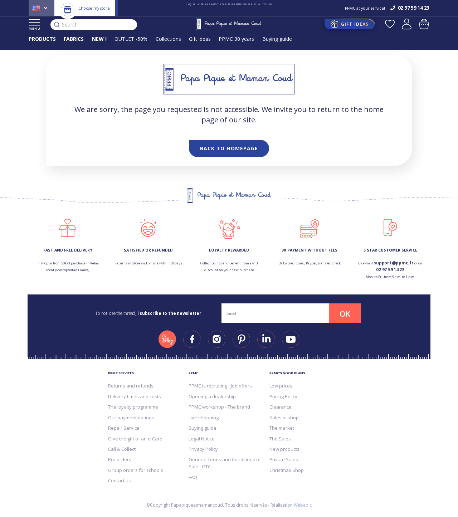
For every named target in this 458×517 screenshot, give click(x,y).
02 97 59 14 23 (390, 270)
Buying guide (277, 38)
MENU (34, 28)
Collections (168, 38)
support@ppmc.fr (393, 263)
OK (345, 313)
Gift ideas (200, 38)
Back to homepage (229, 148)
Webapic (303, 505)
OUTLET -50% (130, 38)
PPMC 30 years (236, 38)
